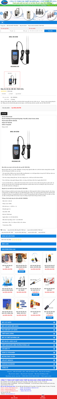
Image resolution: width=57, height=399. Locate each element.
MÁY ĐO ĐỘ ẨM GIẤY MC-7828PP (21, 289)
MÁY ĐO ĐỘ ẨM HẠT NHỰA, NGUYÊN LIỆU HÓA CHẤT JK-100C (35, 267)
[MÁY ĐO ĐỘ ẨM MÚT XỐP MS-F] (50, 281)
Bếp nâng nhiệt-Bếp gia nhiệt (41, 373)
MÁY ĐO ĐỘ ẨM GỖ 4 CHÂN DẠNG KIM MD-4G (21, 267)
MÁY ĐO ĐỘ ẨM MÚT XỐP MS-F (49, 289)
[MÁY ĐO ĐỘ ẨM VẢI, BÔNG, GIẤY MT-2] (21, 304)
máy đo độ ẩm (41, 232)
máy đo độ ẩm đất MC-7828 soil (34, 230)
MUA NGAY (21, 271)
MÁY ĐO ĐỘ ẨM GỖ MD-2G (7, 266)
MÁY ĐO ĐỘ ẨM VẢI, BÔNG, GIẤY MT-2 (21, 312)
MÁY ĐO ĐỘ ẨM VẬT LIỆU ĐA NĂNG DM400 (7, 289)
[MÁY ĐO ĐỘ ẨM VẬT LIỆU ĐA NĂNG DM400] (7, 281)
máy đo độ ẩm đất (32, 232)
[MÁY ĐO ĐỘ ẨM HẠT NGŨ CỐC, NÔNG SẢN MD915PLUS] (7, 304)
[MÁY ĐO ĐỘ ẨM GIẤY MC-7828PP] (21, 281)
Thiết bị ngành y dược (46, 376)
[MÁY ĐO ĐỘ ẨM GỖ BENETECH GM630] (50, 258)
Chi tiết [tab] (4, 113)
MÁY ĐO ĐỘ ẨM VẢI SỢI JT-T (36, 312)
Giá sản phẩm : (6, 107)
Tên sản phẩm (32, 28)
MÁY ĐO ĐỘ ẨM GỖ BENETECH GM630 (50, 266)
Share (4, 93)
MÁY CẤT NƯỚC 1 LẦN (19, 371)
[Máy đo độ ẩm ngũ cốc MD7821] (50, 304)
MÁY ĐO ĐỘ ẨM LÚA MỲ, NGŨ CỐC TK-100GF (35, 290)
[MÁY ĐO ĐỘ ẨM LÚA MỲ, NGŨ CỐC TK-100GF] (35, 281)
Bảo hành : (7, 99)
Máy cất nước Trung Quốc (27, 373)
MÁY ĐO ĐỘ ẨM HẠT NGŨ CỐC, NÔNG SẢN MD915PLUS (7, 313)
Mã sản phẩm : (6, 97)
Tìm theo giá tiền (5, 28)
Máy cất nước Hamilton (44, 371)
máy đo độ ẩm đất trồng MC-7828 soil (16, 230)
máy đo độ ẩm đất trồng (20, 232)
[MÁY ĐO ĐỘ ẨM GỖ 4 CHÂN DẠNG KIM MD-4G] (21, 258)
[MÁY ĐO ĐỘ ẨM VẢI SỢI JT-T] (35, 304)
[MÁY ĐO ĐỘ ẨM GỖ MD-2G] (7, 258)
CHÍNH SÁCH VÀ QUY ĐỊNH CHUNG (30, 376)
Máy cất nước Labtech (14, 373)
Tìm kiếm (50, 30)
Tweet (11, 93)
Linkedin (19, 93)
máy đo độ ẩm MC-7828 (7, 232)
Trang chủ (9, 371)
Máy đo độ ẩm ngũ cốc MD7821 (49, 312)
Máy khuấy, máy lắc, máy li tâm (13, 376)
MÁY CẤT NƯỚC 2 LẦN (32, 371)
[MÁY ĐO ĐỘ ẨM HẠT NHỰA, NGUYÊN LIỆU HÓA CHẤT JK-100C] (35, 258)
